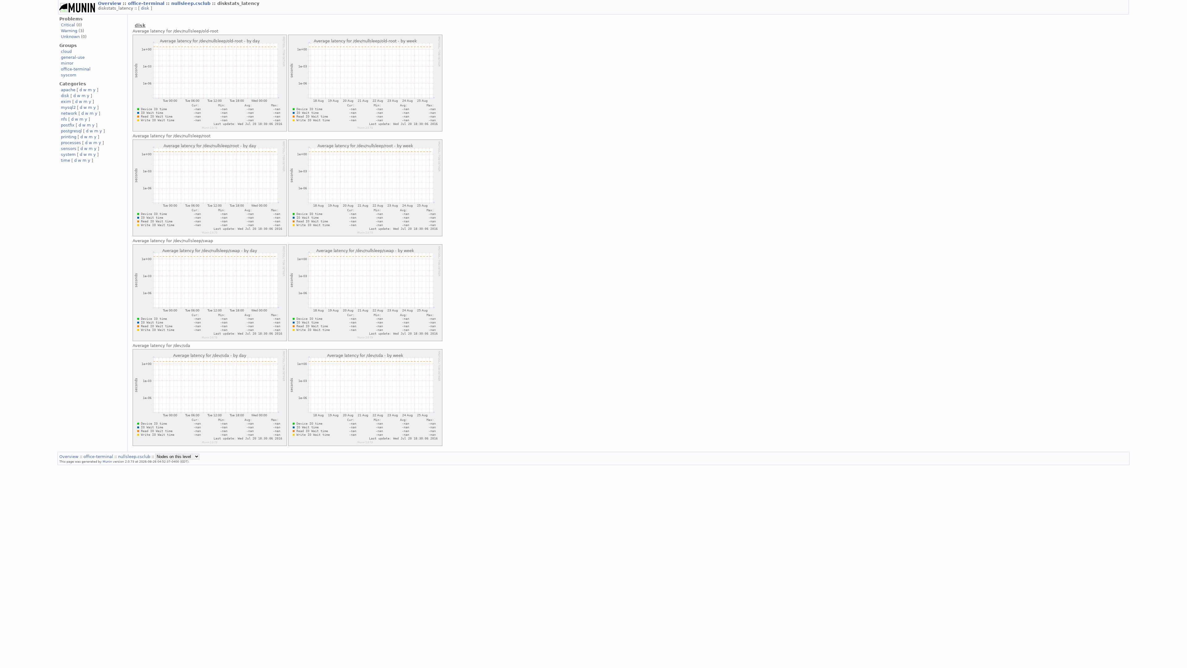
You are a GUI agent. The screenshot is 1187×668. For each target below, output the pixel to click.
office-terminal (147, 3)
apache (68, 90)
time (65, 160)
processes (71, 142)
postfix (67, 125)
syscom (68, 75)
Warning (69, 30)
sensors (68, 148)
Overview (110, 3)
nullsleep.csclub (191, 3)
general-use (73, 57)
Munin (107, 461)
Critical (68, 25)
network (69, 113)
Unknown (70, 36)
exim (66, 101)
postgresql (71, 131)
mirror (67, 63)
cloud (66, 51)
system (68, 154)
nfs (64, 119)
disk (146, 8)
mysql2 (68, 107)
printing (68, 137)
